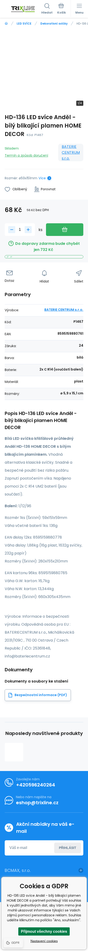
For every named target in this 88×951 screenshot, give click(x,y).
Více (42, 178)
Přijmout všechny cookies (44, 931)
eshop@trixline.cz (37, 802)
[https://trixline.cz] (6, 23)
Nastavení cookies (44, 941)
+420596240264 (35, 785)
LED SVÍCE (24, 24)
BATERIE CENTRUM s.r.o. (71, 152)
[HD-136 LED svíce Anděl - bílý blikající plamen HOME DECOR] (14, 752)
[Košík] (61, 9)
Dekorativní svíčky (54, 24)
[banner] (23, 9)
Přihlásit (67, 848)
